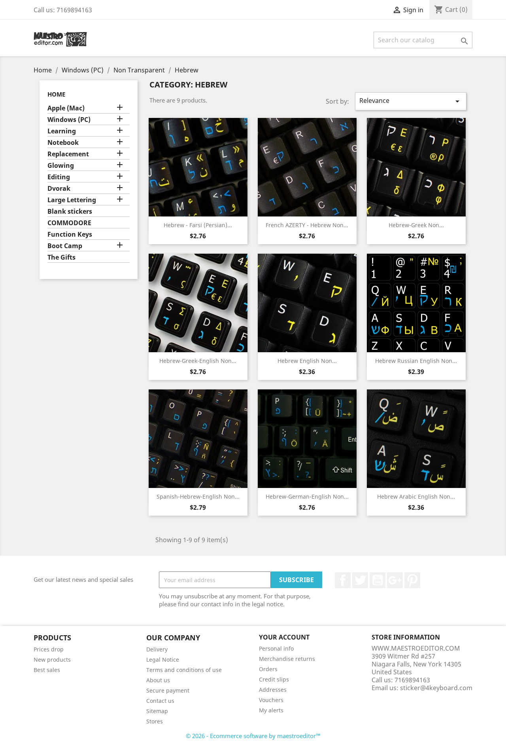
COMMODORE (69, 223)
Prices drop (49, 649)
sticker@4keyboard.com (436, 687)
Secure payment (167, 690)
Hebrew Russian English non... (416, 360)
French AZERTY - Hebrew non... (307, 225)
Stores (154, 721)
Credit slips (274, 679)
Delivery (157, 649)
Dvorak (58, 188)
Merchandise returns (287, 658)
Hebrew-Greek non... (416, 225)
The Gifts (61, 257)
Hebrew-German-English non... (307, 496)
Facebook (343, 580)
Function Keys (69, 234)
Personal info (276, 648)
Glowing (60, 165)
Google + (395, 580)
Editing (58, 177)
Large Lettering (71, 200)
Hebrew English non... (307, 360)
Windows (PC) (69, 120)
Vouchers (271, 700)
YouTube (377, 580)
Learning (61, 131)
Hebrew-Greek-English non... (197, 360)
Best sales (47, 670)
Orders (268, 669)
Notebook (63, 143)
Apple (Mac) (66, 108)
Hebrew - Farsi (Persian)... (198, 225)
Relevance (410, 101)
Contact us (160, 700)
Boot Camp (64, 246)
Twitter (360, 580)
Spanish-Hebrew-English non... (198, 496)
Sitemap (157, 711)
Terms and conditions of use (184, 670)
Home (56, 94)
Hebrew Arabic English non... (416, 496)
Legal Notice (162, 659)
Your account (284, 637)
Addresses (273, 689)
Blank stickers (69, 211)
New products (52, 659)
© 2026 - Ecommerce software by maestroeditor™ (253, 736)
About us (158, 680)
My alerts (271, 710)
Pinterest (412, 580)
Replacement (68, 154)
